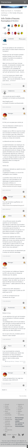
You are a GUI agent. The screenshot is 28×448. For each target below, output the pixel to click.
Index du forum (6, 11)
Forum (6, 406)
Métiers (20, 411)
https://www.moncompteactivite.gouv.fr (13, 205)
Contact (14, 434)
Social (19, 409)
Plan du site (8, 417)
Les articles (8, 415)
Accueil (7, 404)
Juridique (20, 408)
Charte (9, 434)
